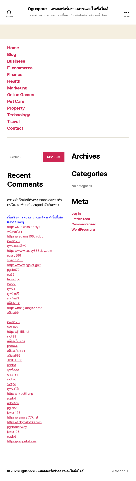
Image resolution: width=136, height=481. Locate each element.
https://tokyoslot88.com (24, 422)
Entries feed (81, 219)
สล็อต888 (14, 355)
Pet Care (15, 101)
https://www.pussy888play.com (29, 250)
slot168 (12, 327)
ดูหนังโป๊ (12, 389)
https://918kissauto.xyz (23, 227)
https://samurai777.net (22, 417)
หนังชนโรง (14, 231)
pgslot (11, 365)
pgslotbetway (17, 427)
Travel (13, 121)
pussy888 (14, 255)
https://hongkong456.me (24, 308)
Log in (76, 213)
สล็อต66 (13, 312)
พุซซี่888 (13, 370)
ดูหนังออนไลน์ (16, 246)
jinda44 (12, 346)
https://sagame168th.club (25, 236)
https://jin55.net (18, 331)
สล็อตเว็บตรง (16, 341)
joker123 (13, 241)
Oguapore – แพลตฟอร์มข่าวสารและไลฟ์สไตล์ (51, 471)
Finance (14, 74)
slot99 (11, 336)
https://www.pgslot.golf (24, 265)
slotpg (11, 384)
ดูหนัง (11, 289)
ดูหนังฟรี (13, 293)
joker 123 (14, 412)
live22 (11, 284)
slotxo (11, 379)
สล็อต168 (13, 303)
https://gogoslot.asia (21, 441)
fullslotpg (13, 279)
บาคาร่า (12, 374)
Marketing (17, 88)
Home (13, 47)
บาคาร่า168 (15, 260)
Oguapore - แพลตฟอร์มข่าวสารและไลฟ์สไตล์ (68, 9)
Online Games (20, 94)
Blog (11, 54)
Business (16, 61)
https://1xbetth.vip (20, 393)
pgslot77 (13, 270)
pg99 (11, 274)
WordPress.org (83, 229)
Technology (18, 114)
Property (16, 108)
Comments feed (84, 224)
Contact (15, 128)
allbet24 (13, 403)
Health (13, 81)
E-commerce (20, 67)
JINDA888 (14, 360)
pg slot (12, 408)
